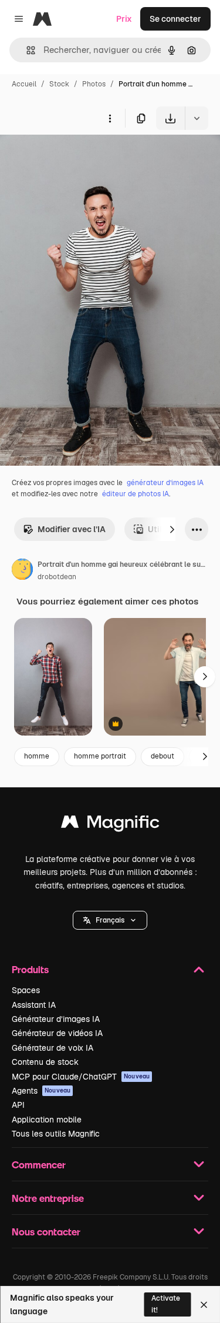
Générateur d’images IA (56, 1019)
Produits (30, 969)
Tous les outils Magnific (56, 1133)
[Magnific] (110, 825)
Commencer (39, 1164)
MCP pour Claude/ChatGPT (81, 1076)
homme (36, 756)
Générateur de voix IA (52, 1048)
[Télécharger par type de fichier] (196, 118)
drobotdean (57, 577)
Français (110, 920)
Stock (59, 84)
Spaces (26, 990)
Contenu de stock (45, 1062)
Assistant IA (34, 1005)
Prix (124, 19)
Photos (94, 84)
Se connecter (175, 19)
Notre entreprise (48, 1198)
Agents (41, 1090)
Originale (77, 157)
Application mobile (47, 1119)
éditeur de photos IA (135, 494)
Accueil (24, 84)
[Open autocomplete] (26, 50)
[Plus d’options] (109, 118)
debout (162, 756)
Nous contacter (46, 1231)
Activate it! (165, 1304)
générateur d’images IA (165, 482)
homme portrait (100, 756)
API (18, 1105)
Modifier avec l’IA (72, 529)
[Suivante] (171, 529)
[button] (110, 920)
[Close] (204, 1305)
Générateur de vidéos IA (57, 1033)
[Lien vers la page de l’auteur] (22, 571)
